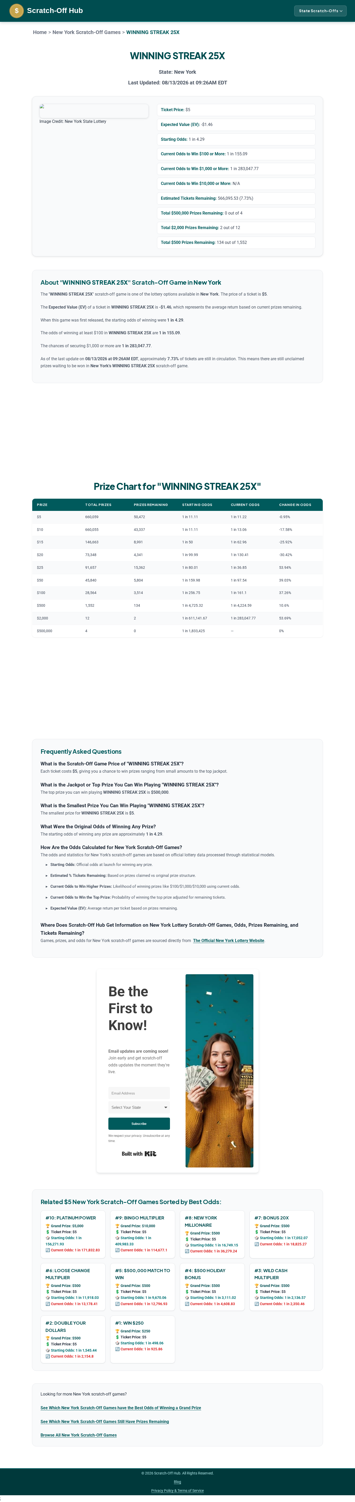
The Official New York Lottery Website (228, 940)
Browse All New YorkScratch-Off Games (79, 1435)
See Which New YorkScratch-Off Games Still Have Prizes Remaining (105, 1421)
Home (40, 32)
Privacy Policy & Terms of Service (177, 1490)
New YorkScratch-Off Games (86, 32)
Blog (177, 1482)
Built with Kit (139, 1153)
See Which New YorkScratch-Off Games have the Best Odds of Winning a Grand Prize (121, 1407)
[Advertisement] (177, 431)
